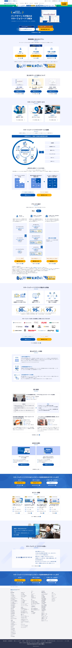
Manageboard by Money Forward (25, 620)
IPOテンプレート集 (43, 619)
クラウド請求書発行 (14, 603)
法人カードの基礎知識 (43, 604)
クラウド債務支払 (13, 610)
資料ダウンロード (51, 55)
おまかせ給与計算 (23, 596)
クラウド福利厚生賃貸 (13, 633)
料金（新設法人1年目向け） (34, 601)
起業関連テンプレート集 (44, 618)
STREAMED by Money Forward (24, 619)
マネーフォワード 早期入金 (24, 617)
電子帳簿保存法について (23, 608)
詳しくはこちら (19, 485)
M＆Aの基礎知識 (43, 608)
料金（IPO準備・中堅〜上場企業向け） (35, 603)
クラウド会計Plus (13, 595)
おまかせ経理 (22, 593)
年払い (38, 211)
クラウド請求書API (33, 612)
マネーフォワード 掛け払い (14, 618)
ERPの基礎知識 (43, 596)
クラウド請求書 (14, 602)
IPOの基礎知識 (43, 603)
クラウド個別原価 (13, 613)
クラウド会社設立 (23, 601)
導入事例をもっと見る (35, 434)
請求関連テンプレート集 (44, 613)
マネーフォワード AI (24, 627)
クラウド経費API (33, 613)
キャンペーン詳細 (50, 61)
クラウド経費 (12, 608)
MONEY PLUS (54, 598)
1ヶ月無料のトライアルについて (37, 267)
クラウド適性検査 (13, 636)
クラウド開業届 (22, 602)
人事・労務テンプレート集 (44, 616)
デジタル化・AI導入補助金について (25, 609)
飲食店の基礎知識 (43, 606)
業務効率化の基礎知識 (43, 605)
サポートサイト (33, 593)
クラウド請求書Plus (13, 605)
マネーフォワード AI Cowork (24, 625)
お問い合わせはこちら (35, 485)
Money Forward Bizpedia (44, 594)
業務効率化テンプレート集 (44, 620)
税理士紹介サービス (33, 595)
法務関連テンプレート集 (44, 617)
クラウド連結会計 (13, 615)
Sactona (25, 622)
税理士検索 (32, 596)
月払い (33, 211)
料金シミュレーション (33, 604)
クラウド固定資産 (13, 612)
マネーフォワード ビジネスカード (24, 603)
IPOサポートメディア (33, 607)
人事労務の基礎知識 (43, 599)
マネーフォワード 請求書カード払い (25, 616)
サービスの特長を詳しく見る (35, 342)
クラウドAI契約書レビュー (24, 600)
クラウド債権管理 (13, 607)
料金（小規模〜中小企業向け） (34, 602)
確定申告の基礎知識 (43, 598)
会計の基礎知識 (43, 597)
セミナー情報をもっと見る (35, 516)
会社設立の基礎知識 (43, 602)
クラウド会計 (12, 594)
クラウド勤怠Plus (14, 624)
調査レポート (53, 595)
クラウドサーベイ (13, 634)
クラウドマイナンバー (13, 631)
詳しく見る (20, 58)
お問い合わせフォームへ (50, 58)
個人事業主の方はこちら (35, 32)
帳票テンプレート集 (43, 615)
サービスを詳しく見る (18, 93)
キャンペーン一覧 (54, 594)
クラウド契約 (22, 599)
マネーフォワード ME (54, 597)
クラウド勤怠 (13, 623)
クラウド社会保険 (13, 629)
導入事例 (32, 594)
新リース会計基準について (24, 610)
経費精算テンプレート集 (44, 614)
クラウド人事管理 (13, 621)
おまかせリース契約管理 (23, 595)
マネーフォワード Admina (24, 604)
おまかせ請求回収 (23, 594)
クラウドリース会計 (13, 597)
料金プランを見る (19, 263)
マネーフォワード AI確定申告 (14, 600)
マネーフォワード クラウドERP (24, 605)
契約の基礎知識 (43, 601)
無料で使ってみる (21, 55)
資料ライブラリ (53, 593)
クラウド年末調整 (13, 628)
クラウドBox (13, 616)
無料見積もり (52, 261)
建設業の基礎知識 (43, 607)
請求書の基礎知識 (43, 600)
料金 (16, 3)
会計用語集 (42, 595)
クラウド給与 (12, 626)
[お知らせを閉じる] (5, 6)
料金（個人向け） (33, 600)
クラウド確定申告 (14, 598)
